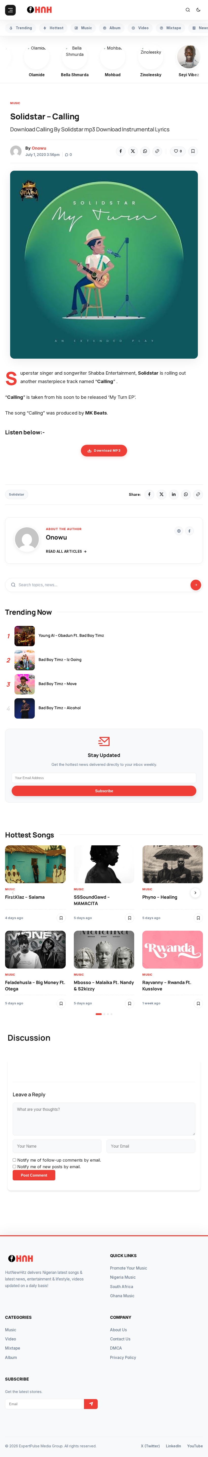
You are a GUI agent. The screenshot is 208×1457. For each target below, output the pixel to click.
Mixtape (12, 1348)
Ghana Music (122, 1295)
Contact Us (120, 1339)
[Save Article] (193, 151)
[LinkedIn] (174, 494)
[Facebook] (121, 151)
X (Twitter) (150, 1446)
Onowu (39, 148)
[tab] (99, 1014)
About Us (118, 1329)
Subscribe (104, 791)
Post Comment (34, 1175)
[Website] (179, 531)
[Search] (187, 10)
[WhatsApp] (145, 151)
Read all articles (64, 551)
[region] (104, 930)
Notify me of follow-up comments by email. (59, 1160)
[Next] (195, 893)
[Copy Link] (157, 151)
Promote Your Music (128, 1268)
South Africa (121, 1286)
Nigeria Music (123, 1277)
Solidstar (16, 494)
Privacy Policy (123, 1357)
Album (11, 1357)
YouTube (195, 1446)
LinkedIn (173, 1446)
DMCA (116, 1348)
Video (10, 1339)
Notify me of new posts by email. (49, 1166)
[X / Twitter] (161, 494)
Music (15, 103)
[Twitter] (133, 151)
